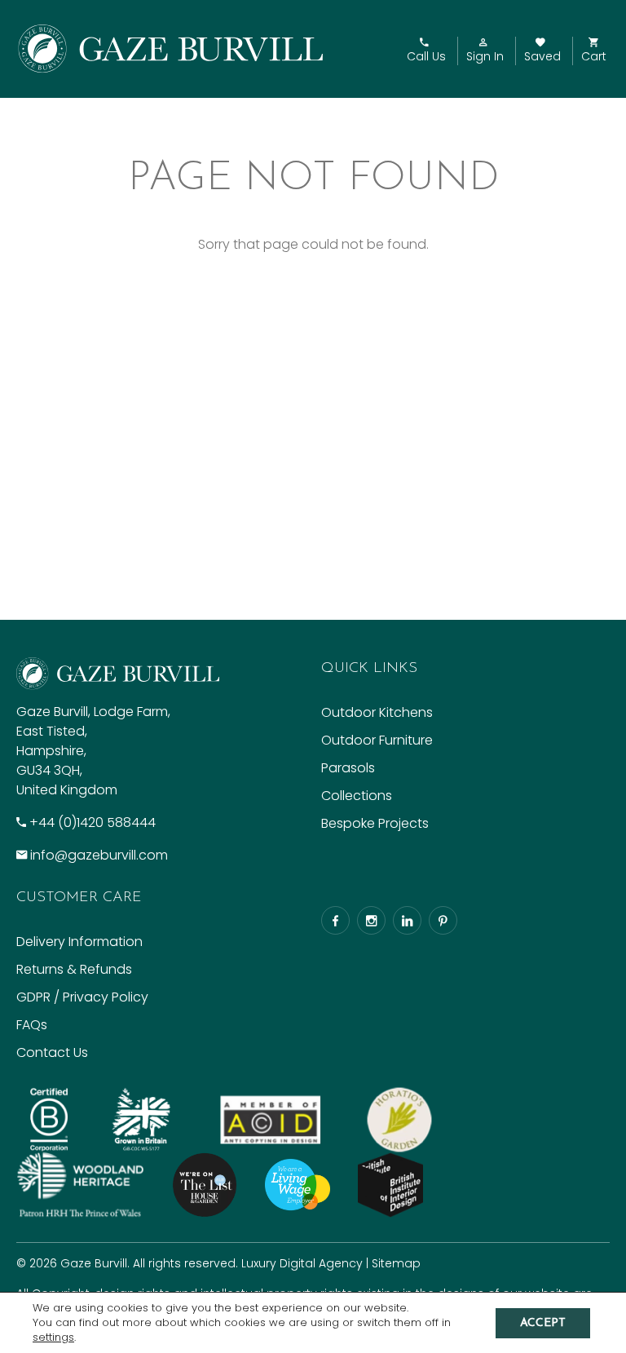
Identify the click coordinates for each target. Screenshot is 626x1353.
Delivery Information (79, 941)
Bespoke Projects (375, 823)
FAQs (31, 1024)
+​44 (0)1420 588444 (92, 822)
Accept (543, 1323)
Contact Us (52, 1052)
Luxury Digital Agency (302, 1263)
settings (53, 1337)
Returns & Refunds (74, 969)
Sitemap (396, 1263)
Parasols (348, 767)
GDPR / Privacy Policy (82, 997)
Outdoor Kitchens (377, 712)
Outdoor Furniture (377, 740)
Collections (356, 795)
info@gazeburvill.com (99, 855)
